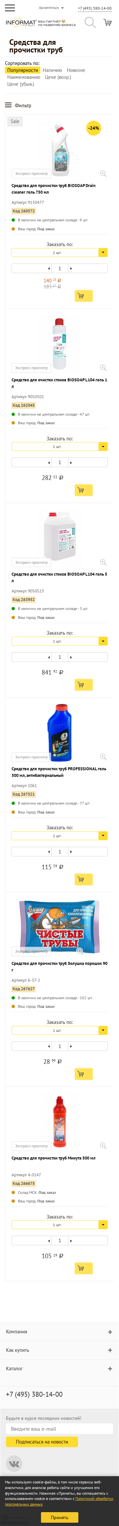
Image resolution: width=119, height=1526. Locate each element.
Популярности (22, 70)
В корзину (83, 296)
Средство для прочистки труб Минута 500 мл (54, 1158)
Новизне (76, 70)
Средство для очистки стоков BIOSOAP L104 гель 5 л (59, 577)
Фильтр (23, 105)
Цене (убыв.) (20, 84)
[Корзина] (107, 22)
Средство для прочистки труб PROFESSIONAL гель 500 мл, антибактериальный (59, 772)
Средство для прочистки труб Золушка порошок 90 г (59, 967)
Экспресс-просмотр (31, 173)
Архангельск (49, 7)
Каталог (14, 1368)
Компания (16, 1331)
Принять (59, 1517)
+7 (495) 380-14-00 (95, 8)
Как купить (17, 1350)
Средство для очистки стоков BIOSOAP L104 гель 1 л (59, 383)
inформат (41, 25)
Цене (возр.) (58, 77)
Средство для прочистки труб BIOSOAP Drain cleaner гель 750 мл (54, 189)
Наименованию (23, 77)
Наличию (52, 70)
